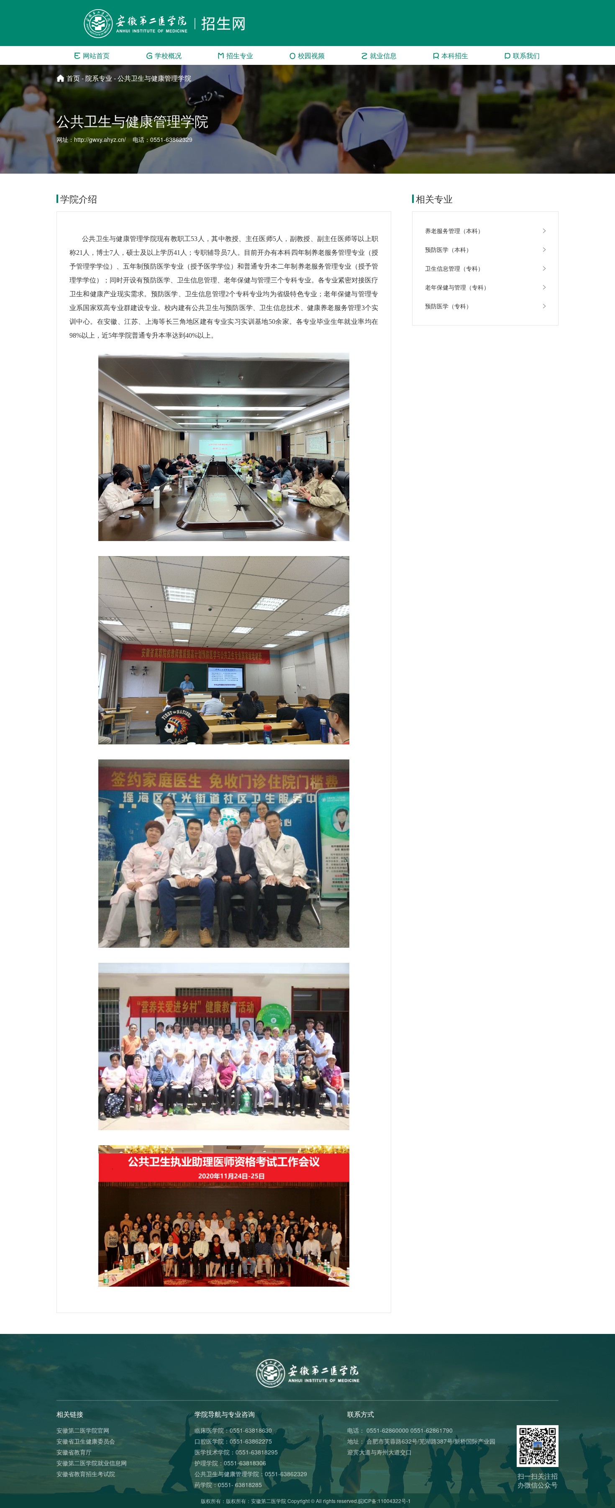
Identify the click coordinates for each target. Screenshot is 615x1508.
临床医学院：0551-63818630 (233, 1430)
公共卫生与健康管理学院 (154, 78)
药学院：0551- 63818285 (228, 1484)
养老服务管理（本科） (454, 230)
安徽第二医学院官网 (82, 1430)
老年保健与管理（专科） (457, 287)
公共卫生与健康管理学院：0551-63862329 (251, 1474)
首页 (73, 78)
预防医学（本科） (448, 249)
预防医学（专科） (448, 306)
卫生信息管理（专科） (454, 268)
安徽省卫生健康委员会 (85, 1441)
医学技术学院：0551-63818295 (236, 1452)
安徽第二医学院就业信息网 (91, 1463)
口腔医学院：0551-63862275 (233, 1441)
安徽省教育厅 (74, 1452)
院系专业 (98, 78)
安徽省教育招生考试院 (85, 1474)
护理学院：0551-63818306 (230, 1463)
